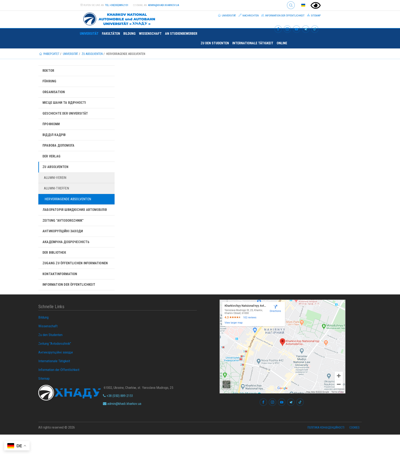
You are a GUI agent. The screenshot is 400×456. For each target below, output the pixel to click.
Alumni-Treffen (56, 188)
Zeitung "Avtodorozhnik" (63, 220)
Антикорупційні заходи (62, 231)
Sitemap (315, 15)
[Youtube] (296, 29)
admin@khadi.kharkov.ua (163, 5)
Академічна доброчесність (65, 242)
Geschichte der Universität (65, 113)
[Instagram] (287, 29)
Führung (49, 81)
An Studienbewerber (181, 34)
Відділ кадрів (54, 135)
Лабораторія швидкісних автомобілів (74, 210)
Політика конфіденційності (326, 427)
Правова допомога (58, 145)
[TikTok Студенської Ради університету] (314, 29)
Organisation (53, 92)
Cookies (354, 427)
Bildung (129, 34)
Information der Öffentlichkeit (285, 15)
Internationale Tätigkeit (252, 43)
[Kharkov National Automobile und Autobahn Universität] (117, 18)
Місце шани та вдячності (64, 103)
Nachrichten (250, 15)
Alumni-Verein (55, 178)
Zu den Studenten (215, 43)
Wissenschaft (150, 34)
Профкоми (51, 124)
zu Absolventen (55, 167)
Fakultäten (111, 34)
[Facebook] (278, 29)
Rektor (48, 71)
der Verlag (51, 156)
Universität (228, 15)
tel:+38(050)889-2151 (116, 5)
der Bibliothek (54, 253)
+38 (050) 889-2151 (119, 396)
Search (289, 2)
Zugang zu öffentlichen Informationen (75, 263)
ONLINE (282, 43)
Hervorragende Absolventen (68, 199)
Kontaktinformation (59, 274)
